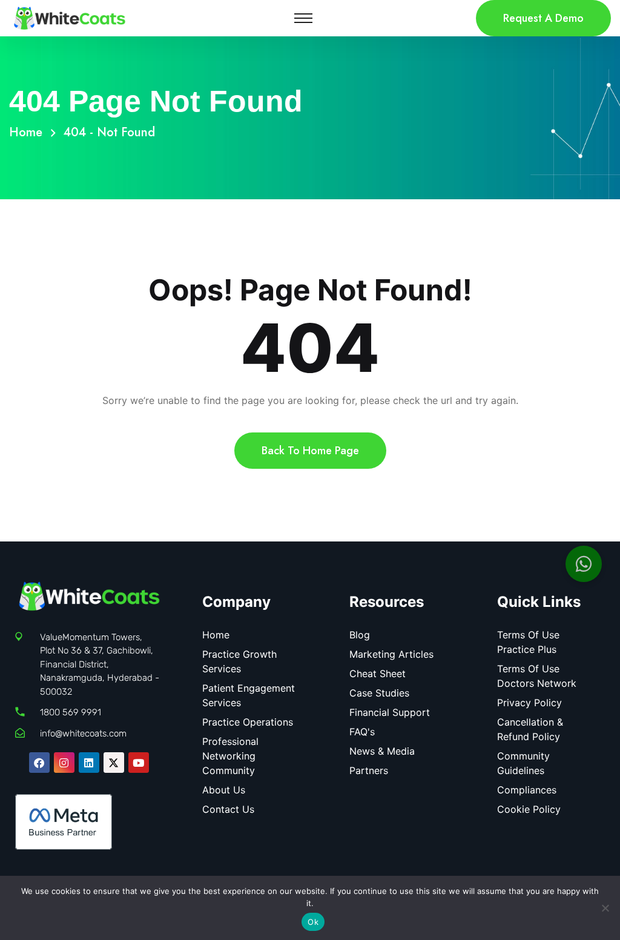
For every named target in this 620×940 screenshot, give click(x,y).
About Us (223, 790)
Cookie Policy (529, 809)
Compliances (526, 790)
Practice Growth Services (239, 661)
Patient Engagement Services (248, 695)
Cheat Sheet (377, 673)
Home (29, 132)
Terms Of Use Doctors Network (536, 676)
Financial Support (389, 712)
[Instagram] (64, 762)
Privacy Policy (529, 703)
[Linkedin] (89, 762)
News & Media (382, 751)
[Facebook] (39, 762)
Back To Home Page (310, 450)
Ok (313, 922)
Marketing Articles (391, 654)
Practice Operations (247, 722)
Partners (368, 770)
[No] (605, 908)
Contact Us (228, 809)
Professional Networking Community (230, 755)
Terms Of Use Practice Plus (528, 642)
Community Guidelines (523, 763)
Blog (359, 635)
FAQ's (362, 732)
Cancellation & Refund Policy (530, 729)
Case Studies (379, 693)
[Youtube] (138, 762)
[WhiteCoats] (69, 17)
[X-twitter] (114, 762)
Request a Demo (543, 18)
